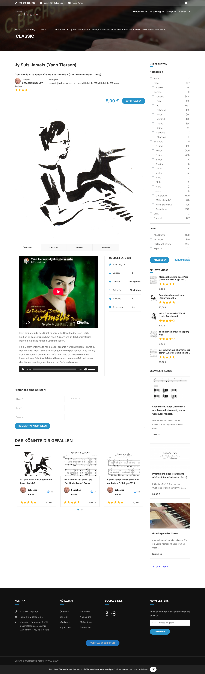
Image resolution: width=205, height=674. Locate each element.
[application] (58, 369)
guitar (159, 168)
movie (71, 83)
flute (158, 182)
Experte (158, 248)
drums (159, 146)
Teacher (26, 79)
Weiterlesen (36, 463)
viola (158, 186)
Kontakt (183, 11)
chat (156, 213)
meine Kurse (77, 3)
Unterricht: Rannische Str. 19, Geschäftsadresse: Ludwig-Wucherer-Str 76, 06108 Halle (34, 626)
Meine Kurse (86, 622)
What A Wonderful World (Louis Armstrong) (172, 314)
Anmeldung (85, 617)
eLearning (155, 11)
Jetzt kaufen (134, 101)
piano (117, 83)
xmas (159, 114)
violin (159, 173)
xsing (159, 128)
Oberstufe (161, 209)
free (156, 83)
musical (160, 119)
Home (17, 29)
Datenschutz (86, 627)
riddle (159, 87)
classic (53, 83)
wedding (160, 132)
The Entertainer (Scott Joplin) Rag (174, 333)
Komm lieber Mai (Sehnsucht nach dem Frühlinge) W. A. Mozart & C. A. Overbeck (123, 481)
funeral (158, 218)
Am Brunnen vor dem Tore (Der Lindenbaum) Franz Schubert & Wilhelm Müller (78, 481)
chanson (161, 137)
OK (153, 669)
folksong (63, 83)
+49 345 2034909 (26, 3)
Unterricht (138, 11)
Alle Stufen (160, 235)
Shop (170, 11)
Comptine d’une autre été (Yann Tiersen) (171, 296)
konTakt (64, 617)
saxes (159, 159)
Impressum (65, 627)
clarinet (160, 164)
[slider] (92, 369)
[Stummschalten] (85, 369)
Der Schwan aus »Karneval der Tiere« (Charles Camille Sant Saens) (174, 351)
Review (18, 86)
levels (43, 29)
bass (158, 177)
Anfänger (159, 239)
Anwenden (160, 260)
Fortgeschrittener (163, 244)
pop (78, 83)
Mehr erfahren (141, 669)
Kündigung (65, 622)
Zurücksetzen (182, 260)
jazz (158, 105)
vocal (159, 150)
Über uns (64, 611)
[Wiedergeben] (23, 369)
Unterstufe (161, 195)
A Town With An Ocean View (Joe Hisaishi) (36, 481)
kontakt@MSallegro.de (53, 3)
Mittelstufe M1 (58, 29)
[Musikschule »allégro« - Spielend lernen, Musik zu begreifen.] (26, 11)
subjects (158, 141)
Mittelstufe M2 (105, 83)
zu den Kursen (160, 566)
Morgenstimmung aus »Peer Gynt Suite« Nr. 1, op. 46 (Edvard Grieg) (173, 278)
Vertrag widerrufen (102, 643)
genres (157, 92)
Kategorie (53, 79)
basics (157, 78)
